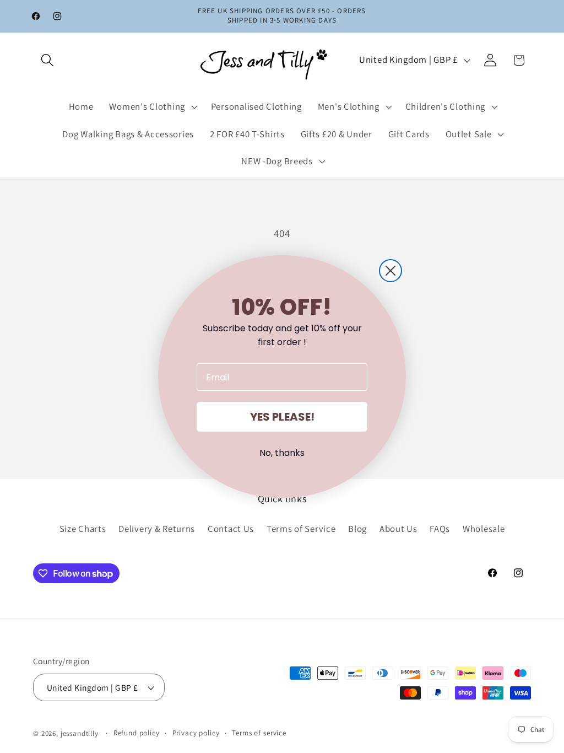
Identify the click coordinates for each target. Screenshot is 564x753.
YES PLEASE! (282, 416)
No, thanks (282, 453)
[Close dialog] (390, 271)
